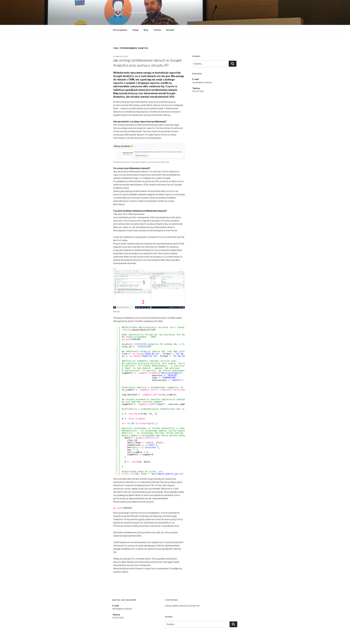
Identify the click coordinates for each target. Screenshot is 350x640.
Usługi (135, 30)
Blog (146, 30)
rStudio (161, 247)
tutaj (160, 108)
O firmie (157, 30)
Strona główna (120, 30)
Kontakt (170, 30)
